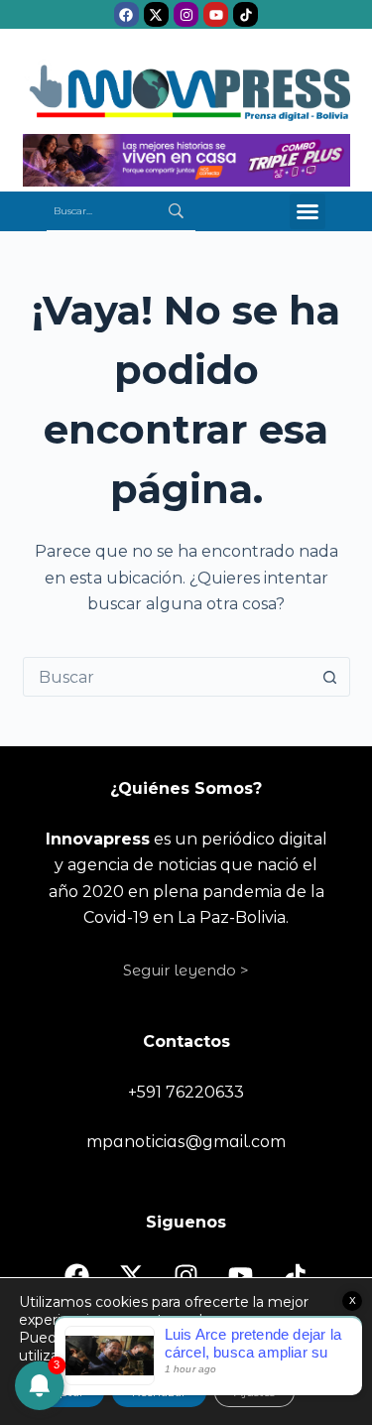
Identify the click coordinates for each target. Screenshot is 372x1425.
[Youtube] (215, 14)
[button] (307, 211)
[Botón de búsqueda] (330, 677)
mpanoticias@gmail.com (186, 1141)
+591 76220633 (186, 1092)
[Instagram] (186, 14)
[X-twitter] (156, 14)
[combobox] (167, 677)
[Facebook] (126, 14)
